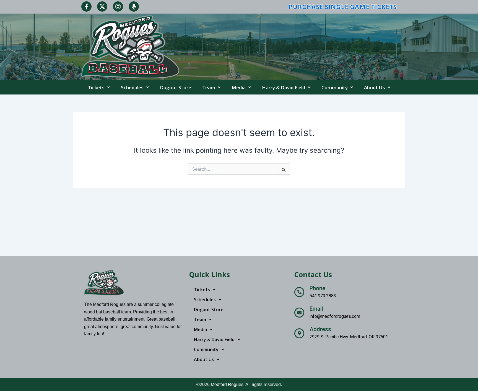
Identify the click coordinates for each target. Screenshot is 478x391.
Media (239, 87)
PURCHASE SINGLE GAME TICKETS (343, 6)
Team (208, 87)
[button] (98, 87)
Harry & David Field (283, 87)
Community (334, 87)
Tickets (96, 87)
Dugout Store (175, 87)
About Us (374, 87)
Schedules (132, 87)
